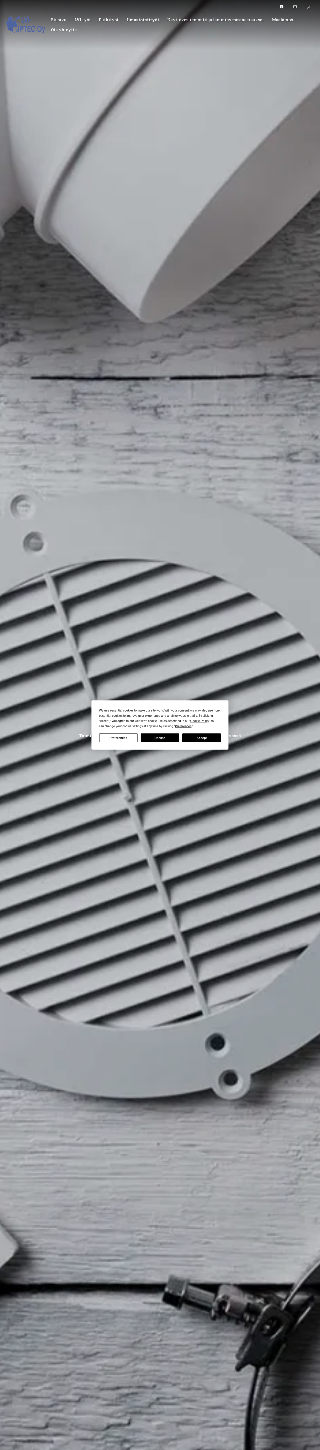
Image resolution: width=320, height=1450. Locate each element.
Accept (201, 738)
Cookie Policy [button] (199, 721)
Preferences (118, 738)
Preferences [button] (183, 726)
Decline (159, 738)
